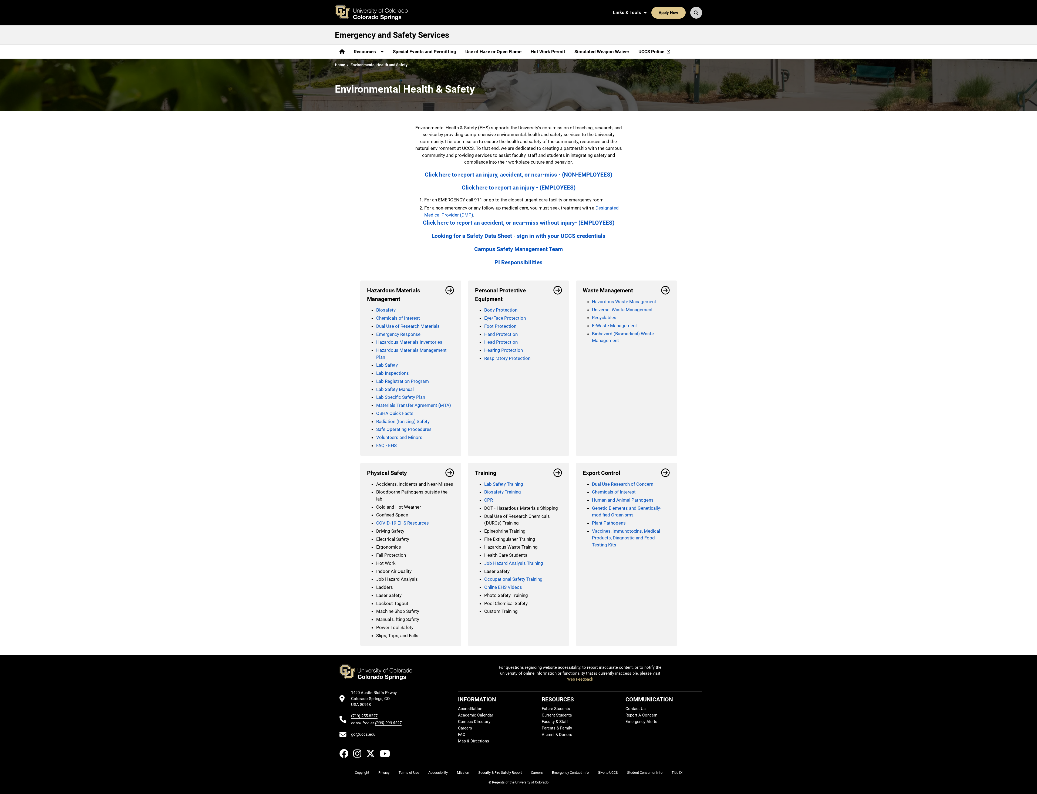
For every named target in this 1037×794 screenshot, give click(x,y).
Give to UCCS (608, 773)
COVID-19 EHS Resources (402, 523)
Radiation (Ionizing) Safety (403, 421)
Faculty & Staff (555, 721)
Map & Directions (473, 741)
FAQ (461, 734)
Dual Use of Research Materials (408, 326)
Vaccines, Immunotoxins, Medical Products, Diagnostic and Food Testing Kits (626, 538)
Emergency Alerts (641, 721)
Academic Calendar (475, 715)
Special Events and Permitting (424, 51)
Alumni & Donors (557, 734)
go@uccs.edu (363, 734)
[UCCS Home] (375, 13)
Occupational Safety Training (513, 579)
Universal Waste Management (622, 309)
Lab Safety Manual (395, 389)
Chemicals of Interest (398, 318)
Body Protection (500, 310)
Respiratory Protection (507, 358)
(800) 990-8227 (388, 723)
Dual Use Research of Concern (622, 484)
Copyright (362, 773)
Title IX (677, 773)
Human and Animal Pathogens (623, 500)
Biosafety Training (502, 492)
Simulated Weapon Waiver (601, 51)
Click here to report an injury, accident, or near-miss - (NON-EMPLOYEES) (518, 174)
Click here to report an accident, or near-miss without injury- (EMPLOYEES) (518, 222)
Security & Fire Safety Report (500, 773)
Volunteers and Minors (399, 437)
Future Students (556, 708)
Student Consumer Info (644, 773)
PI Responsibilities (518, 262)
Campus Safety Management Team (518, 249)
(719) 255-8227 (364, 716)
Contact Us (635, 708)
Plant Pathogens (609, 523)
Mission (463, 773)
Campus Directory (474, 721)
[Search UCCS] (696, 13)
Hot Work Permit (548, 51)
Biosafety (386, 310)
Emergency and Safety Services (392, 35)
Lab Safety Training (503, 484)
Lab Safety (387, 365)
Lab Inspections (392, 373)
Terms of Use (409, 773)
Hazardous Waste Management (624, 301)
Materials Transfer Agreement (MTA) (413, 405)
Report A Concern (641, 715)
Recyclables (604, 317)
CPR (488, 500)
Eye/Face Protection (505, 318)
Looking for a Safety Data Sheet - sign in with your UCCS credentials (518, 235)
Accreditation (470, 708)
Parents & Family (557, 728)
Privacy (383, 773)
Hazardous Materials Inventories (409, 342)
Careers (465, 728)
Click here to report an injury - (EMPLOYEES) (518, 187)
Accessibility (438, 773)
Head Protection (501, 342)
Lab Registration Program (402, 381)
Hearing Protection (503, 350)
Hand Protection (501, 334)
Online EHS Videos (503, 587)
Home (340, 65)
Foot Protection (500, 326)
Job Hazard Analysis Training (513, 563)
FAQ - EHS (386, 445)
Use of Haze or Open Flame (493, 51)
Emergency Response (398, 334)
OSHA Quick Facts (394, 413)
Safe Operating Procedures (404, 429)
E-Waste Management (614, 325)
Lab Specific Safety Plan (400, 397)
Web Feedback (580, 679)
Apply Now (668, 12)
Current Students (557, 715)
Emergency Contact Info (570, 773)
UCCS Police (651, 51)
